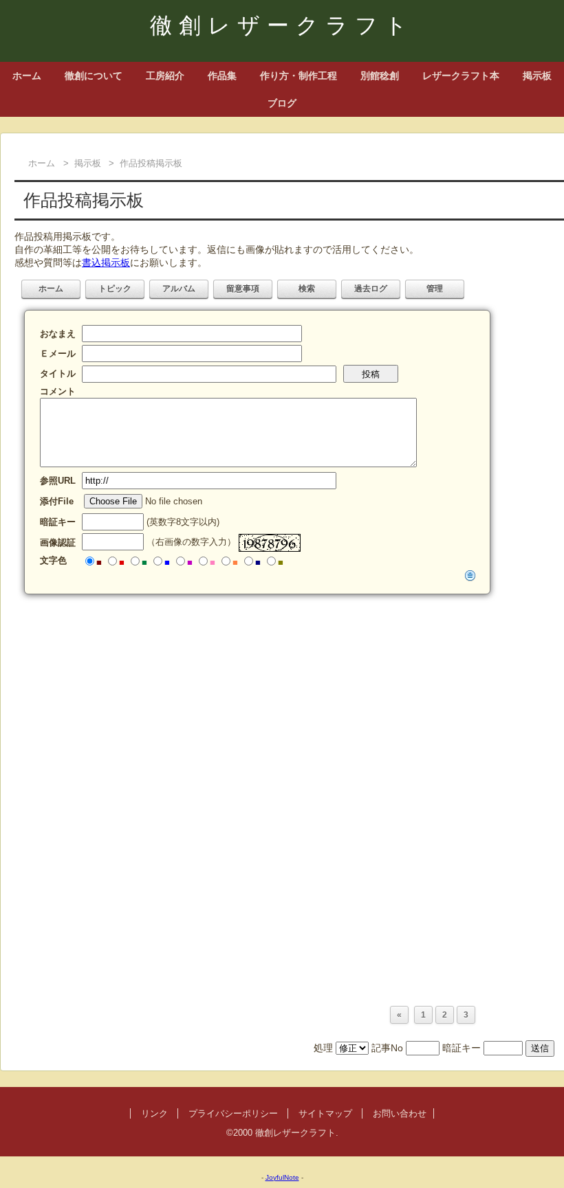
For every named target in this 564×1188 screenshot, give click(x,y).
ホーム (26, 75)
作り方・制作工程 (298, 75)
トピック (114, 288)
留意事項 (242, 288)
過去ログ (370, 288)
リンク (154, 1113)
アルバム (178, 288)
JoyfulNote (282, 1177)
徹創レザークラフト (282, 25)
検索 (307, 288)
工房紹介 (165, 75)
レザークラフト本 (460, 75)
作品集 (222, 75)
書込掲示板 (106, 262)
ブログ (282, 103)
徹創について (93, 75)
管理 (434, 288)
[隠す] (470, 575)
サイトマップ (325, 1113)
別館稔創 (379, 75)
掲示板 (537, 75)
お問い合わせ (399, 1113)
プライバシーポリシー (233, 1113)
